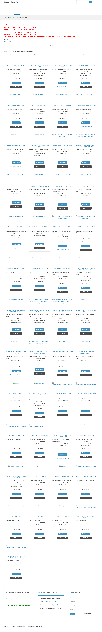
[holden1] (10, 390)
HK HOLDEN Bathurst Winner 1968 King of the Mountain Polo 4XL (63, 227)
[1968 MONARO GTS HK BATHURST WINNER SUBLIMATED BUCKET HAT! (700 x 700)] (33, 348)
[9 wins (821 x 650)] (80, 182)
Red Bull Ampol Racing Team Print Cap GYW (86, 66)
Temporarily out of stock (63, 86)
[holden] (33, 473)
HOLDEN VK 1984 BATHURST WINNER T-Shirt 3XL (86, 311)
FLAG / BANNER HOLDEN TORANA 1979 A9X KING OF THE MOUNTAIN (39, 185)
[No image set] (57, 265)
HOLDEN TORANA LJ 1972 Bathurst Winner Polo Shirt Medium (86, 269)
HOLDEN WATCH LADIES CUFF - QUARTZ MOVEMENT (16, 557)
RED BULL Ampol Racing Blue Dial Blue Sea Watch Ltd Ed (63, 66)
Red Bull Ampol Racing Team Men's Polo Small (39, 146)
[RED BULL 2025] (33, 142)
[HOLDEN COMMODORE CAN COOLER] (80, 473)
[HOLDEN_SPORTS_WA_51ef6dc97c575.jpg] (80, 513)
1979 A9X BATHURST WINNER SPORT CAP (63, 352)
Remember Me (87, 613)
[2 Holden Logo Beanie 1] (10, 62)
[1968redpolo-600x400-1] (10, 223)
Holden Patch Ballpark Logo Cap (16, 105)
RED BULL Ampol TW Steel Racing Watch (39, 66)
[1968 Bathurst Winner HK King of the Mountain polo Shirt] (57, 223)
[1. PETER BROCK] (57, 432)
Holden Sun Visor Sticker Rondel (39, 435)
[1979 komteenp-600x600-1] (10, 265)
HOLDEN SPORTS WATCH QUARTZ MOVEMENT (86, 517)
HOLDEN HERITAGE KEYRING (16, 516)
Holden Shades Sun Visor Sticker (16, 435)
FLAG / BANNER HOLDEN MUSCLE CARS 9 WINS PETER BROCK (86, 185)
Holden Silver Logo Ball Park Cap (62, 105)
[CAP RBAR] (80, 62)
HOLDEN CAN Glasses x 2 (16, 393)
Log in (72, 614)
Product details (21, 62)
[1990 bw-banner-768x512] (57, 182)
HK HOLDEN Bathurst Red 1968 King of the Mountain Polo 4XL (39, 227)
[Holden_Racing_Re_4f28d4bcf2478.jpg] (80, 390)
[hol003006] (57, 473)
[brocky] (80, 432)
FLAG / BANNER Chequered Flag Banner (16, 185)
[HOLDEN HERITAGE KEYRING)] (10, 513)
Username (72, 598)
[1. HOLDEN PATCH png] (10, 102)
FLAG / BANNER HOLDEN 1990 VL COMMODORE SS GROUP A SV (63, 185)
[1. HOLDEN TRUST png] (33, 102)
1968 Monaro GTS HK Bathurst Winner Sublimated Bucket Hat (39, 352)
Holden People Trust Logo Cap (39, 105)
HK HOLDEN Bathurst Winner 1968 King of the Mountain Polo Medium (86, 227)
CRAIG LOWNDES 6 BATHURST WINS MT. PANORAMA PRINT (16, 477)
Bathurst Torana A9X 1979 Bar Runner (62, 145)
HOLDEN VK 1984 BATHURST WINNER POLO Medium (63, 311)
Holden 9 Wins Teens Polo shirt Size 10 (16, 268)
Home (12, 17)
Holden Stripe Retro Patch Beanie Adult (86, 105)
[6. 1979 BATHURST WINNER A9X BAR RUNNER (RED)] (57, 142)
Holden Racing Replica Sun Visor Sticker (86, 393)
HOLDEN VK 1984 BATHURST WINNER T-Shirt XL (16, 352)
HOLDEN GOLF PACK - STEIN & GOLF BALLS (39, 394)
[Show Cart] (95, 2)
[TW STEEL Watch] (33, 62)
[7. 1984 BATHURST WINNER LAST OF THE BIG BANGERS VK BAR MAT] (80, 142)
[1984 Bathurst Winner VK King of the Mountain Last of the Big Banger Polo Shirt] (33, 307)
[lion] (33, 513)
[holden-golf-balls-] (33, 390)
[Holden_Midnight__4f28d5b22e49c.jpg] (57, 390)
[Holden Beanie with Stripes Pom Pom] (80, 102)
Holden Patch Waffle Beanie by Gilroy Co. (16, 66)
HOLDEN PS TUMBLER (63, 516)
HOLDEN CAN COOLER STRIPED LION (63, 476)
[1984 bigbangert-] (80, 307)
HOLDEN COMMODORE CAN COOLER (86, 476)
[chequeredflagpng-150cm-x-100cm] (10, 182)
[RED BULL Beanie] (10, 142)
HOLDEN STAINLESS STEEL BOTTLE (62, 268)
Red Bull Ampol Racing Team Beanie (16, 145)
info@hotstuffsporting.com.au (51, 601)
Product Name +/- (8, 41)
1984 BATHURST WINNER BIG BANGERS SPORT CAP (86, 352)
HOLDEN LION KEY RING (39, 516)
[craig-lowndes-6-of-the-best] (10, 473)
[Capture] (57, 62)
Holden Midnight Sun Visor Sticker (62, 393)
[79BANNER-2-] (33, 182)
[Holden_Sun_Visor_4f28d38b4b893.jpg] (33, 432)
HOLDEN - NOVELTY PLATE (39, 476)
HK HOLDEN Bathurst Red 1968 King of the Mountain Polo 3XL (16, 227)
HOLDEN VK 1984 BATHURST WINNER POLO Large (39, 311)
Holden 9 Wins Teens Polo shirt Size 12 (39, 268)
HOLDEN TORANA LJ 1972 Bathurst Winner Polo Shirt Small (16, 311)
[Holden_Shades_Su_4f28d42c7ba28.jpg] (10, 432)
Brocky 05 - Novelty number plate (86, 435)
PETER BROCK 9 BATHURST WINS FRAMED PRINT (63, 436)
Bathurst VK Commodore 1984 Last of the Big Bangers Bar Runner (86, 146)
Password (72, 605)
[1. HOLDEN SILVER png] (57, 102)
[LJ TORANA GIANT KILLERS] (80, 265)
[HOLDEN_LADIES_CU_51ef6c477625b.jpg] (10, 553)
